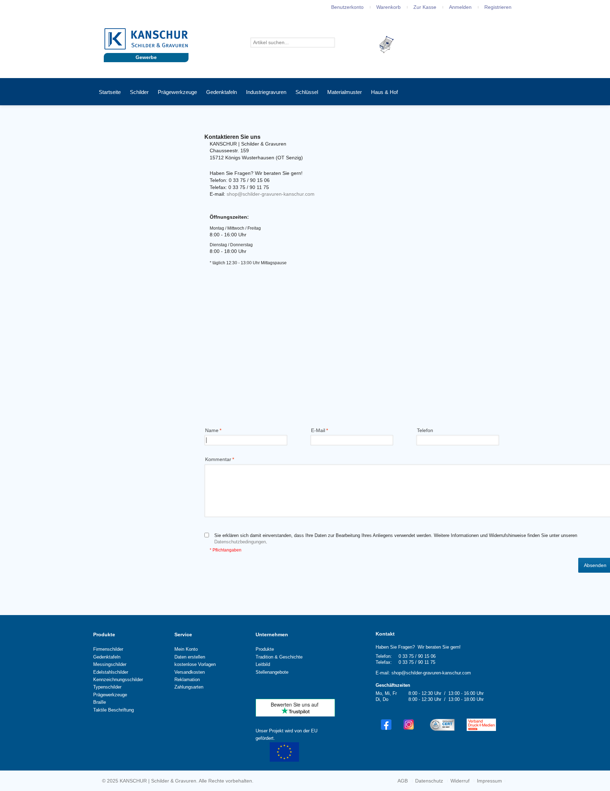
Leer (400, 44)
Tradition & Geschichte (279, 657)
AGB (402, 781)
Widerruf (460, 781)
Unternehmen (272, 634)
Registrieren (498, 7)
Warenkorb (388, 7)
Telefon (425, 430)
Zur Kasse (424, 7)
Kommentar (218, 459)
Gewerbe (146, 57)
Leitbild (263, 664)
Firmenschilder (108, 649)
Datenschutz (429, 781)
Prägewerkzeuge (110, 694)
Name (212, 430)
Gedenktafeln (106, 657)
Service (183, 634)
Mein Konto (186, 649)
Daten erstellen (189, 657)
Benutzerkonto (347, 7)
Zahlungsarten (188, 687)
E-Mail (318, 430)
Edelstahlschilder (110, 672)
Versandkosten (189, 672)
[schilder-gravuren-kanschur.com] (146, 38)
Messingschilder (109, 664)
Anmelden (460, 7)
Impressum (489, 781)
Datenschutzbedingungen (240, 541)
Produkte (104, 634)
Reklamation (187, 679)
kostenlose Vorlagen (195, 664)
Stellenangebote (272, 672)
